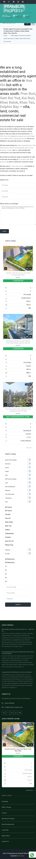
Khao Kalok (9, 102)
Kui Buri (28, 98)
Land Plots (5, 830)
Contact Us (5, 841)
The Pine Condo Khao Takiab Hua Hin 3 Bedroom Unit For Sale (18, 410)
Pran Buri (27, 94)
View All (29, 448)
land (16, 150)
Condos (4, 813)
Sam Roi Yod (10, 98)
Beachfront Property (8, 818)
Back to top (20, 856)
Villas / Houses (6, 807)
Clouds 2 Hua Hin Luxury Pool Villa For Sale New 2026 (18, 274)
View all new (30, 790)
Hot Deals (5, 801)
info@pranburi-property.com (14, 707)
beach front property (17, 148)
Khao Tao (27, 102)
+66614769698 (9, 703)
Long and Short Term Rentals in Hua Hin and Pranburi (17, 672)
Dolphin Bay (9, 107)
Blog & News (6, 835)
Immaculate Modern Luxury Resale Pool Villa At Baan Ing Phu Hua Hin (18, 342)
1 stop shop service (17, 166)
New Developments (8, 824)
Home (5, 35)
